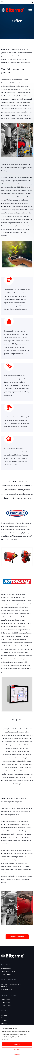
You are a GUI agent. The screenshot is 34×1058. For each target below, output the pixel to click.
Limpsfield (4, 1023)
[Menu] (30, 10)
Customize (17, 1049)
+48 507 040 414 (6, 999)
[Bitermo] (13, 10)
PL (2, 2)
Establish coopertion (17, 937)
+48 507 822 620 (6, 974)
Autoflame (4, 1020)
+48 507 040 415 (6, 1002)
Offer (2, 1018)
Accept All (17, 1044)
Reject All (17, 1054)
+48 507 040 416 (6, 1005)
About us (4, 1015)
